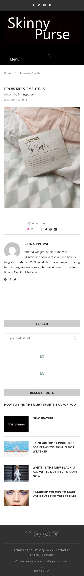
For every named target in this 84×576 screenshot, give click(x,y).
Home (7, 73)
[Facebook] (33, 5)
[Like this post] (34, 229)
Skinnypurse (26, 94)
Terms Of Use (23, 550)
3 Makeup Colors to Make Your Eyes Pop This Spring (54, 494)
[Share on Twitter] (46, 229)
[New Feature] (16, 424)
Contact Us (63, 550)
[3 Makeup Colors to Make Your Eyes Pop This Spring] (16, 498)
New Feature (43, 418)
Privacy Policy (44, 550)
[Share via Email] (55, 229)
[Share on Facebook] (42, 229)
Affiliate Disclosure (42, 555)
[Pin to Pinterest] (50, 229)
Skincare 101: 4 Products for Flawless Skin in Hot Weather (54, 447)
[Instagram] (44, 5)
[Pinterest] (50, 5)
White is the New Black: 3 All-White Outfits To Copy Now (55, 471)
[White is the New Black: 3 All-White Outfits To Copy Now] (16, 473)
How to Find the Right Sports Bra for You (40, 404)
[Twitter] (39, 5)
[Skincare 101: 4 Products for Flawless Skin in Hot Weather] (16, 449)
